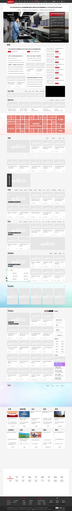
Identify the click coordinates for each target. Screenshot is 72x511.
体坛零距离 (45, 324)
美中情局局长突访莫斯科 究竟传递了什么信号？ (24, 362)
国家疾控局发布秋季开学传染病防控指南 (59, 419)
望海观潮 (56, 151)
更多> (64, 138)
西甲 (8, 248)
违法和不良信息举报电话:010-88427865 (42, 507)
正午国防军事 (33, 203)
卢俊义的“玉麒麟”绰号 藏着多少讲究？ (47, 376)
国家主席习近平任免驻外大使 (12, 58)
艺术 (48, 4)
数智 (50, 4)
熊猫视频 (50, 253)
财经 (27, 1)
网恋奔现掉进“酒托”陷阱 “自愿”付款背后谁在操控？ (36, 321)
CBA (39, 221)
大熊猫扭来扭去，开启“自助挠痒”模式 (47, 263)
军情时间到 (59, 190)
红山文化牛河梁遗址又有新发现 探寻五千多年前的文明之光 (12, 423)
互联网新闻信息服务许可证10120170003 (13, 507)
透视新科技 (9, 338)
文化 (32, 4)
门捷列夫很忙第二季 (34, 379)
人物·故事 (21, 379)
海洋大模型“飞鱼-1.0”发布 (59, 443)
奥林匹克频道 (25, 221)
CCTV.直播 (45, 1)
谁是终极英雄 (54, 190)
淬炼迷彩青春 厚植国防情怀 (35, 212)
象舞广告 (14, 502)
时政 (16, 1)
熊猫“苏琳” (35, 280)
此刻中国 (12, 154)
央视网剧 (53, 138)
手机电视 (30, 502)
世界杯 (30, 221)
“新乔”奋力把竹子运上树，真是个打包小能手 (59, 277)
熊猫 (35, 1)
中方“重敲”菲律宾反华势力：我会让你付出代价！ (35, 148)
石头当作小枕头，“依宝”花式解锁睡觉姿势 (59, 263)
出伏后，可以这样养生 (34, 443)
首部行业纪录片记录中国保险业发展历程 (47, 110)
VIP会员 (20, 221)
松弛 (32, 280)
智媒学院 (57, 500)
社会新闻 (28, 73)
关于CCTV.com (9, 502)
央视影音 (24, 502)
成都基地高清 (15, 273)
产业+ (56, 4)
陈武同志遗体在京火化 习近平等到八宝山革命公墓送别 (16, 62)
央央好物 (59, 4)
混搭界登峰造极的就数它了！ (59, 368)
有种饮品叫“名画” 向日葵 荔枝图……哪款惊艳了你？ (12, 348)
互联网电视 (31, 500)
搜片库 (58, 126)
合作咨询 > (57, 504)
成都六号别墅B (15, 276)
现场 (43, 151)
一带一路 (26, 4)
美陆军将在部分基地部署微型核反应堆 (24, 213)
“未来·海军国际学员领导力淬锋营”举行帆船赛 (47, 213)
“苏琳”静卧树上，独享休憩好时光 (35, 277)
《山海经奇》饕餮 (58, 367)
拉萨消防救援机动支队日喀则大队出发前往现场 (59, 167)
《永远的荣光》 (57, 212)
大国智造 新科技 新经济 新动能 (34, 110)
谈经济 (57, 349)
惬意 (34, 266)
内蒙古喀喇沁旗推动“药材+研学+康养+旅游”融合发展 (24, 440)
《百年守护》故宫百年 (58, 370)
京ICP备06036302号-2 (15, 509)
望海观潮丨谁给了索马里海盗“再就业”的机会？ (47, 167)
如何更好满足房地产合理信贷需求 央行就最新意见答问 (16, 73)
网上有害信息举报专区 (41, 500)
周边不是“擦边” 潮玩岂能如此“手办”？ (47, 362)
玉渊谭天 (37, 91)
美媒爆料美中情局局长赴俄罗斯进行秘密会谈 (47, 148)
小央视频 (46, 138)
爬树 (55, 280)
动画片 (52, 385)
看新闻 (57, 341)
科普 (37, 4)
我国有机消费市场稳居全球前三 (12, 440)
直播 (10, 270)
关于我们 (51, 500)
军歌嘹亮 (56, 217)
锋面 (33, 91)
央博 (29, 4)
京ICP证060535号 (9, 509)
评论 (22, 1)
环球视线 (32, 365)
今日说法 (32, 338)
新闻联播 (56, 51)
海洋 (56, 430)
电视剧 (48, 385)
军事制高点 (40, 190)
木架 (43, 266)
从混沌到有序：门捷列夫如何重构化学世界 (35, 376)
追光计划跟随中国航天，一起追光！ (59, 110)
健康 (40, 4)
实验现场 (21, 338)
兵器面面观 (30, 190)
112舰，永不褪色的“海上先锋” (14, 202)
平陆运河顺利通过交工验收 (54, 34)
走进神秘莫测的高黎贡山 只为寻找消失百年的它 (12, 334)
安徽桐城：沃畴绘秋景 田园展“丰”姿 (55, 40)
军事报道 (21, 190)
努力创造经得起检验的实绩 (34, 51)
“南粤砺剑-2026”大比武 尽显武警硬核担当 (12, 362)
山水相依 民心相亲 (14, 51)
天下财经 (56, 83)
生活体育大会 (57, 100)
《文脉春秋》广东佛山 (58, 363)
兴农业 (62, 349)
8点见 (30, 91)
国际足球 (21, 248)
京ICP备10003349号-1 (29, 509)
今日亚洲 (32, 351)
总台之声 (8, 500)
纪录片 (57, 385)
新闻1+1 (44, 351)
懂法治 (57, 351)
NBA (36, 221)
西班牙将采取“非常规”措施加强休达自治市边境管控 (35, 84)
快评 (28, 51)
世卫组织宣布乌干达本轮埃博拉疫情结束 (21, 83)
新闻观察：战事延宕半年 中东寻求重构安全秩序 (11, 83)
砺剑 (44, 190)
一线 (32, 324)
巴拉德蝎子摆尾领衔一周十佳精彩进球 (24, 245)
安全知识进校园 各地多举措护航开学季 (59, 423)
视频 (24, 1)
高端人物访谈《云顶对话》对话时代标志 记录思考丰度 (12, 110)
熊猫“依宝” (58, 266)
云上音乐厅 (63, 100)
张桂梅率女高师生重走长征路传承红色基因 (35, 423)
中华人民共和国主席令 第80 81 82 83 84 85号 (15, 60)
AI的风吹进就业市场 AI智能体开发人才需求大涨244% (47, 423)
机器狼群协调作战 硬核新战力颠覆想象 (24, 348)
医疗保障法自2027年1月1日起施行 (13, 69)
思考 (32, 266)
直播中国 (38, 1)
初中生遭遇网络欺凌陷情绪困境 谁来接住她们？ (35, 334)
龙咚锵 (59, 154)
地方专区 (12, 128)
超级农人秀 (45, 338)
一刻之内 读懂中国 (14, 156)
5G (52, 4)
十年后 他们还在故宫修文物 (59, 372)
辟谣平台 (39, 502)
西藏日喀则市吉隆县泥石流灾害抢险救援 (56, 17)
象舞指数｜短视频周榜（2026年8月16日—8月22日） (24, 419)
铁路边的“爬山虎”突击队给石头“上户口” (12, 376)
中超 (33, 221)
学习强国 (26, 91)
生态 (23, 4)
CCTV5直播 (48, 221)
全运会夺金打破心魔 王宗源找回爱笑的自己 (47, 321)
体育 (29, 1)
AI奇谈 (24, 154)
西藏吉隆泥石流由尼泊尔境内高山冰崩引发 (24, 167)
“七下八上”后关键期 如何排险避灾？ (47, 348)
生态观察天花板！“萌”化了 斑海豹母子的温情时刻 (47, 334)
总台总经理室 (15, 500)
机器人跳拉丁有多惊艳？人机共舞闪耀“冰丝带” (35, 419)
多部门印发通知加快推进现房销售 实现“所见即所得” (15, 71)
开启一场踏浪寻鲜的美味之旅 (59, 375)
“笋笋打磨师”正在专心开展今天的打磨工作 (47, 277)
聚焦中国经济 (42, 91)
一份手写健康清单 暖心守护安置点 (30, 70)
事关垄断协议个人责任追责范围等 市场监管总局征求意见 (47, 419)
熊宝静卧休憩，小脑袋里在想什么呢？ (35, 263)
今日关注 (21, 365)
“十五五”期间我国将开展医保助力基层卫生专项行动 (12, 444)
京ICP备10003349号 (22, 509)
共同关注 (56, 72)
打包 (43, 280)
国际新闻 (9, 86)
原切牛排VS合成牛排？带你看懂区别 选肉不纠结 (24, 334)
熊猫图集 (59, 253)
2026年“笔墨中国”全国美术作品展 (12, 419)
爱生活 (57, 346)
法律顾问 (44, 502)
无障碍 (57, 2)
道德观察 (9, 379)
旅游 (35, 4)
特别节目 (62, 385)
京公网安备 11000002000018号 (38, 509)
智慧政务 (57, 502)
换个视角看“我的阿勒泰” (58, 379)
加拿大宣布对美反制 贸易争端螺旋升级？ (36, 362)
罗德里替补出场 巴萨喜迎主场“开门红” (12, 245)
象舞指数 (23, 409)
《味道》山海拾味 (58, 374)
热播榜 (61, 119)
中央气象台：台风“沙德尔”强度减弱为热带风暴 (34, 60)
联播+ (9, 51)
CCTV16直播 (59, 221)
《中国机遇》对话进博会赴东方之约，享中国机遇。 (24, 110)
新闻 (19, 1)
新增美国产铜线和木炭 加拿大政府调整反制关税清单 (35, 79)
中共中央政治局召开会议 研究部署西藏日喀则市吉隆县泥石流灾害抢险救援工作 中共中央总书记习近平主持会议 (36, 7)
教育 (32, 1)
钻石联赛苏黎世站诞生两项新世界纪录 (59, 231)
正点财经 (56, 62)
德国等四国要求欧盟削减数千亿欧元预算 (34, 77)
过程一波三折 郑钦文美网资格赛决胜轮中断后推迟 (35, 231)
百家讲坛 (44, 379)
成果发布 (63, 500)
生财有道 (9, 351)
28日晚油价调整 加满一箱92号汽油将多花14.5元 (34, 58)
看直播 (60, 130)
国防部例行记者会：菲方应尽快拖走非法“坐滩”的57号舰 (35, 200)
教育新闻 (37, 73)
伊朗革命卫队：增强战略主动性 (12, 213)
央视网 (24, 500)
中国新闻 (56, 78)
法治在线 (44, 365)
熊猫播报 (55, 253)
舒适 (55, 266)
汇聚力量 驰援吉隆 (58, 53)
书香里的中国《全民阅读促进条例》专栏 (47, 444)
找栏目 (54, 126)
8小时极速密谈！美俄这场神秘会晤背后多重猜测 (36, 348)
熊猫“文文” (46, 266)
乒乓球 (43, 221)
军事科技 (35, 190)
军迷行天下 (48, 190)
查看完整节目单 (59, 335)
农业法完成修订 (20, 69)
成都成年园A (26, 276)
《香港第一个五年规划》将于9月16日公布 (16, 64)
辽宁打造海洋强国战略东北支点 (59, 440)
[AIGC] (54, 1)
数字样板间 (52, 100)
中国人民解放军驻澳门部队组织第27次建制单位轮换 (59, 200)
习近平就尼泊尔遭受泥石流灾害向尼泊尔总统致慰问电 (24, 49)
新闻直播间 (57, 67)
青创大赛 (59, 138)
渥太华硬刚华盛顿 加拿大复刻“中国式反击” (59, 148)
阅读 (45, 4)
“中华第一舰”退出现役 (53, 31)
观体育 (62, 341)
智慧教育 (63, 502)
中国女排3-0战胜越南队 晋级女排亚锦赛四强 (57, 37)
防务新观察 (16, 190)
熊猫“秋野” (46, 280)
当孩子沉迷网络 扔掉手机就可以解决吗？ (40, 70)
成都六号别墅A (26, 273)
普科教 (62, 346)
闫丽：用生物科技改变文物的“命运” (24, 376)
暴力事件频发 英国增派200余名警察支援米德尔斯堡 (35, 86)
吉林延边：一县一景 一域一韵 (24, 443)
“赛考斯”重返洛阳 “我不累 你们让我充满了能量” (36, 167)
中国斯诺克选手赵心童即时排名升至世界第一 (47, 231)
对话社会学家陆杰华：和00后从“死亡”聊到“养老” (12, 167)
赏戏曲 (62, 351)
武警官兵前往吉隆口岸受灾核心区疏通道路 (47, 200)
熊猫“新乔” (58, 280)
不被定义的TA (49, 154)
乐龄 (42, 4)
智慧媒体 (51, 502)
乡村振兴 (19, 4)
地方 (16, 4)
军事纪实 (25, 190)
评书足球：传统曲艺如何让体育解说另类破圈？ (24, 423)
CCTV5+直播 (53, 221)
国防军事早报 (33, 217)
